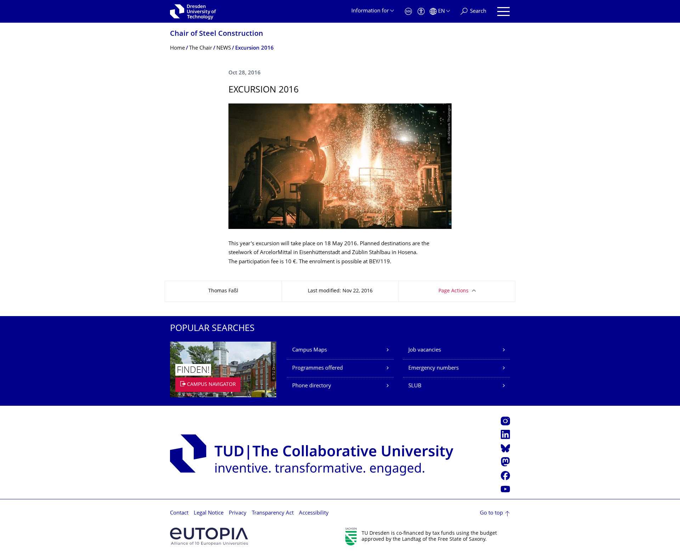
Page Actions (453, 291)
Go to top (491, 513)
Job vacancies (424, 350)
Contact (179, 513)
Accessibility (314, 513)
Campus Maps (309, 350)
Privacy (237, 513)
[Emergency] (408, 11)
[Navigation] (503, 11)
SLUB (414, 386)
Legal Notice (208, 513)
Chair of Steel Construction (216, 34)
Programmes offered (317, 368)
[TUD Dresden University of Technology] (193, 11)
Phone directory (311, 386)
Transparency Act (273, 513)
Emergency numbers (433, 368)
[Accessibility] (421, 11)
